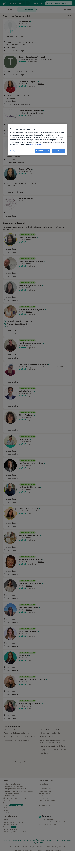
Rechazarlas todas (42, 151)
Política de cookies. (35, 144)
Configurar (14, 151)
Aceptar (58, 151)
